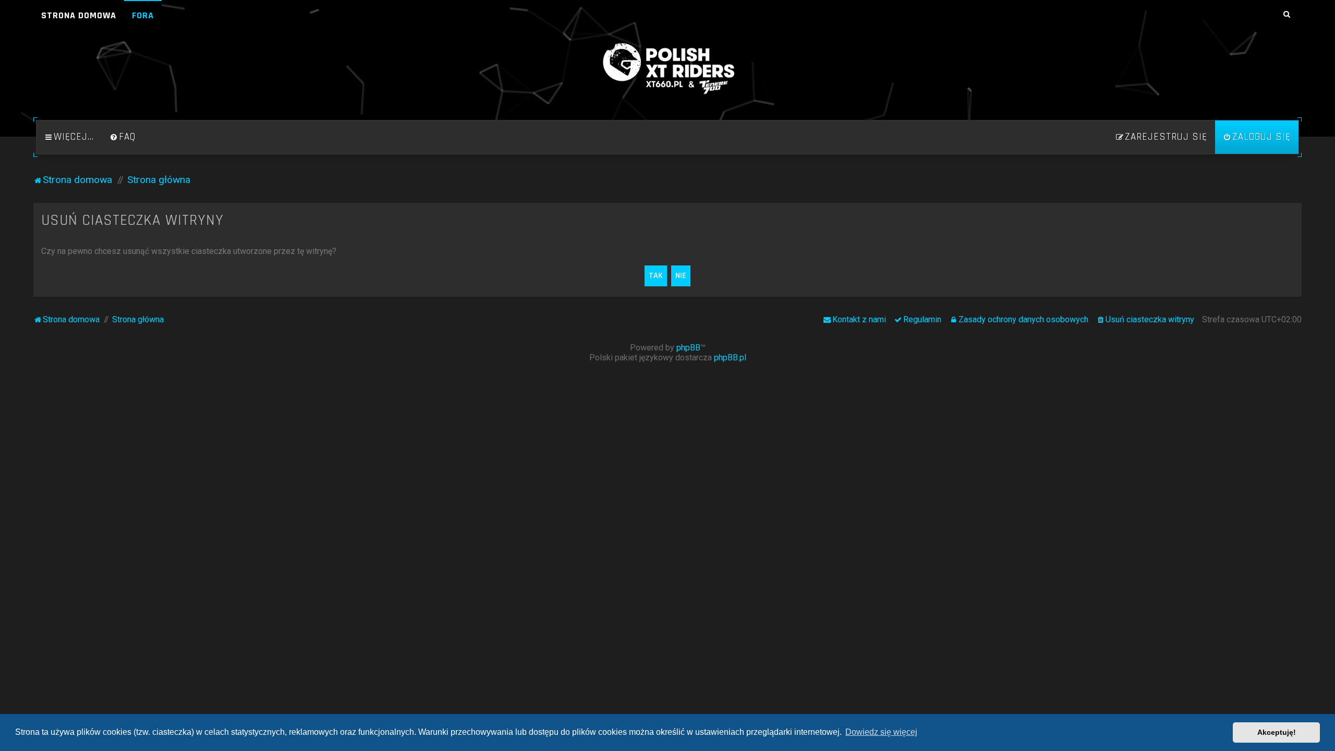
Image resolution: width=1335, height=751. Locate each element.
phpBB (688, 348)
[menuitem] (122, 137)
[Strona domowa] (667, 69)
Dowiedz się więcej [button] (881, 732)
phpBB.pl (730, 357)
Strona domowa (78, 15)
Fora (143, 15)
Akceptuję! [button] (1276, 732)
